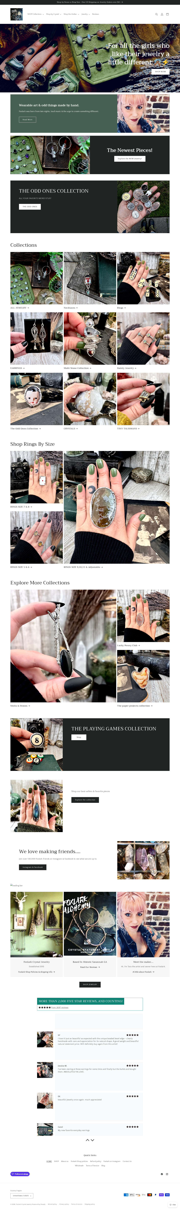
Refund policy (95, 1161)
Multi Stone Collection (76, 368)
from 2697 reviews (59, 1007)
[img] (45, 1007)
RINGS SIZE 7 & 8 (20, 506)
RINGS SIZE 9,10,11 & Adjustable (82, 567)
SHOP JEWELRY (90, 984)
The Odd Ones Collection (24, 428)
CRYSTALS (69, 428)
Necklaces (69, 307)
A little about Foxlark (142, 972)
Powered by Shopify (38, 1204)
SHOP (56, 1161)
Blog (103, 1166)
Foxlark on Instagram (112, 1161)
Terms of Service (92, 1166)
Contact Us (127, 1161)
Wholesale (79, 1166)
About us (64, 1161)
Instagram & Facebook (33, 867)
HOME (49, 1161)
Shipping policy (90, 1204)
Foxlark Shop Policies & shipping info (35, 972)
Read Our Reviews (88, 967)
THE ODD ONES (30, 207)
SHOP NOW (160, 72)
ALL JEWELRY (18, 307)
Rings (120, 307)
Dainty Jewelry (125, 368)
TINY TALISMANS (127, 428)
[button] (35, 14)
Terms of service (76, 1204)
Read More (27, 120)
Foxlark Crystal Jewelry (24, 1204)
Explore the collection (85, 800)
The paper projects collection (133, 705)
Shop (79, 737)
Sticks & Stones (18, 705)
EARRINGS (16, 368)
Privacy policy (64, 1204)
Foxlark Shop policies (79, 1161)
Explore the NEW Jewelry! (130, 159)
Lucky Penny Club (127, 645)
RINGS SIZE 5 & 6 (20, 567)
